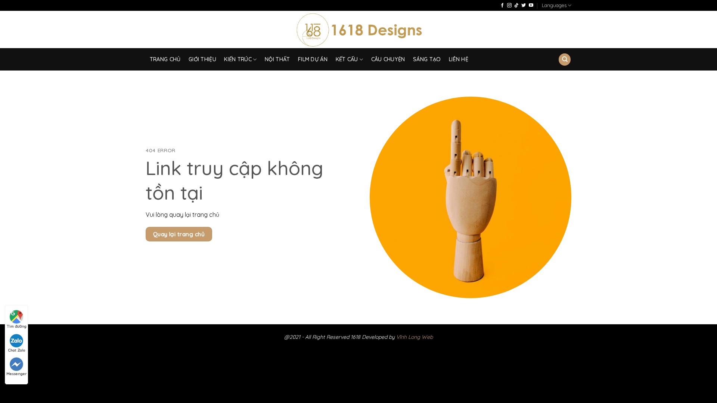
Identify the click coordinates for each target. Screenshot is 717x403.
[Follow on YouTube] (531, 5)
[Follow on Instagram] (509, 5)
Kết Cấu (347, 59)
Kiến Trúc (238, 59)
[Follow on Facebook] (502, 5)
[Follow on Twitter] (523, 5)
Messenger (16, 373)
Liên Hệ (458, 59)
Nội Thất (277, 59)
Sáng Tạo (427, 59)
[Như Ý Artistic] (359, 30)
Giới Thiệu (202, 59)
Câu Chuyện (388, 59)
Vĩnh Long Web (414, 337)
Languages (554, 5)
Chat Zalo (16, 350)
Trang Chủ (165, 59)
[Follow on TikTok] (516, 5)
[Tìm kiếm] (565, 59)
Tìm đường (17, 326)
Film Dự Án (313, 59)
